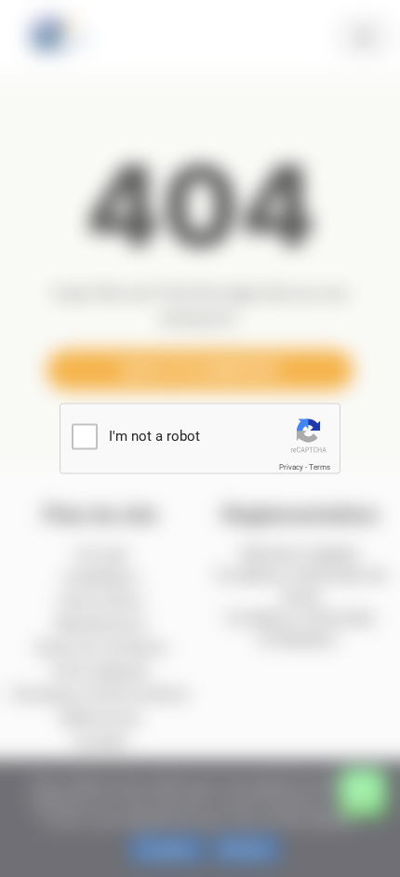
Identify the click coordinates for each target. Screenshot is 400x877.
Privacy (291, 467)
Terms (319, 467)
